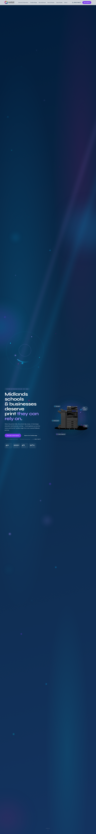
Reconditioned (42, 2)
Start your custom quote (13, 435)
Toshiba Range (33, 2)
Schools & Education (23, 2)
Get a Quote (87, 2)
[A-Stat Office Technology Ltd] (9, 2)
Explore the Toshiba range (30, 435)
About (65, 2)
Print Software (51, 2)
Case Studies (59, 2)
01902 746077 (77, 2)
